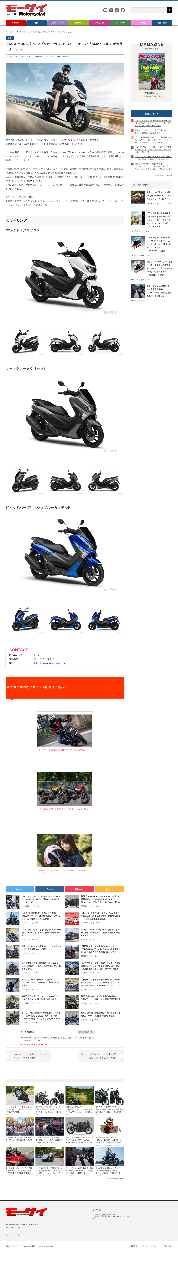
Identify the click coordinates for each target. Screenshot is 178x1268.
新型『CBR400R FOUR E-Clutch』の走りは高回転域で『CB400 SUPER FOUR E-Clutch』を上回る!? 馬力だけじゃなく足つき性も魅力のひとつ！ (101, 899)
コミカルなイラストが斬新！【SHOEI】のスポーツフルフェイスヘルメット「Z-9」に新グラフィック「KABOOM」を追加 (159, 244)
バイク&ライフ (79, 23)
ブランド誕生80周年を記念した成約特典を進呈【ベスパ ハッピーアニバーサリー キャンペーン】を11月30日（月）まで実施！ (159, 220)
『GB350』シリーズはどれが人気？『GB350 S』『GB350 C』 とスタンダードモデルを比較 (41, 932)
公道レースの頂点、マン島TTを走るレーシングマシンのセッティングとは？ (159, 195)
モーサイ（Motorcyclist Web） (26, 1246)
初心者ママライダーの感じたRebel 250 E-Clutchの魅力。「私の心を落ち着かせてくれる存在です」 (41, 966)
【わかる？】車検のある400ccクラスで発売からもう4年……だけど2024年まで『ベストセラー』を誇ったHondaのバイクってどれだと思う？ (100, 982)
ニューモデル (38, 57)
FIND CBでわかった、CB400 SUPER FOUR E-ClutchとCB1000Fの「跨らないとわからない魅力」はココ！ (41, 899)
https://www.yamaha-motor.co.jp (49, 663)
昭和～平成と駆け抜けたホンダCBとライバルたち (111, 1217)
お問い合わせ (167, 1246)
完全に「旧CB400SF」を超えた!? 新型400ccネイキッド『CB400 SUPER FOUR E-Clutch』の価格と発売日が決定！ (41, 916)
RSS (18, 1235)
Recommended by (112, 1178)
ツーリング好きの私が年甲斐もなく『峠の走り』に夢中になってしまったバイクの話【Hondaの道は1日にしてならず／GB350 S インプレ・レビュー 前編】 (41, 1016)
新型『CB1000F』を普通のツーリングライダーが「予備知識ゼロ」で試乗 (41, 947)
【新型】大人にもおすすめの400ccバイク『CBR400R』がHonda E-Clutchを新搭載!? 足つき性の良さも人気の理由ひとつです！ (100, 949)
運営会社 (133, 1246)
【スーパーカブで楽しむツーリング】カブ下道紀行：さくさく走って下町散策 (98, 1056)
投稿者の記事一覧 (86, 1032)
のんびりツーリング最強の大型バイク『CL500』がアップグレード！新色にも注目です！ (41, 982)
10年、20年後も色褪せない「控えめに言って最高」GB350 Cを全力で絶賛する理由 (100, 1014)
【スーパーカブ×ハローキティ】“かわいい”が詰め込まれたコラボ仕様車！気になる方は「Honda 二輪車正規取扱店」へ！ (100, 916)
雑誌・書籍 (162, 23)
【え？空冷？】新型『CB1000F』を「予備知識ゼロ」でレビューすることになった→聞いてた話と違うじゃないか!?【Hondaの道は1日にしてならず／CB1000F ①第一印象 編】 (101, 966)
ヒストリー (120, 23)
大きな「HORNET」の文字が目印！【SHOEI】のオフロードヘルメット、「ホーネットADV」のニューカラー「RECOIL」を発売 (159, 268)
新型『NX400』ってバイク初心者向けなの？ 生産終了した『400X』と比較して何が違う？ (101, 997)
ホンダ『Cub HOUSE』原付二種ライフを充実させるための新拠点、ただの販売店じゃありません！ (100, 932)
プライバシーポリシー (149, 1246)
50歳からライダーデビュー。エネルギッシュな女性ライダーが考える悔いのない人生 (41, 997)
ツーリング (99, 23)
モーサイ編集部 (62, 57)
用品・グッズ (57, 23)
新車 (37, 23)
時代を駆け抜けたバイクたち (106, 1215)
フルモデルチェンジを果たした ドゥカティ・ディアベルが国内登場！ (29, 1056)
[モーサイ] (26, 15)
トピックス (16, 23)
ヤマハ (46, 57)
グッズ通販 (141, 23)
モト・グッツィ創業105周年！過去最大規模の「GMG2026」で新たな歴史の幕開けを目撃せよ (159, 291)
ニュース (28, 57)
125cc (22, 57)
